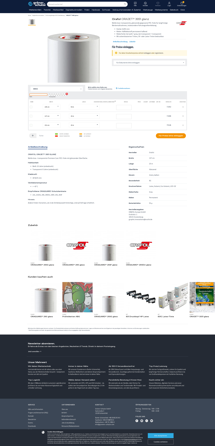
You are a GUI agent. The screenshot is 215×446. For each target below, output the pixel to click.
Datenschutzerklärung (130, 439)
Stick (183, 10)
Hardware (96, 10)
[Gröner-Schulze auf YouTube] (151, 421)
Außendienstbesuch (69, 419)
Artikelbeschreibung (120, 42)
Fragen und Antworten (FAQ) (38, 413)
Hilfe (135, 6)
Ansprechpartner (67, 416)
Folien (87, 10)
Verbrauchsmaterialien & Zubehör (126, 10)
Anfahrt (64, 413)
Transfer (47, 10)
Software (106, 10)
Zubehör (132, 42)
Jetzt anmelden (34, 351)
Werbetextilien (35, 10)
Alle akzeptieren (160, 435)
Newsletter (32, 419)
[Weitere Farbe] (33, 135)
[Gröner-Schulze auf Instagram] (141, 421)
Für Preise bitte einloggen (171, 136)
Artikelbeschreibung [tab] (37, 147)
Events (30, 423)
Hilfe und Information (35, 409)
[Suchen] (125, 4)
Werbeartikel (58, 10)
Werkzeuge (148, 10)
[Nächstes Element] (185, 298)
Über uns (65, 409)
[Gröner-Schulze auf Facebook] (136, 421)
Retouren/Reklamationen (70, 426)
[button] (56, 89)
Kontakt (31, 416)
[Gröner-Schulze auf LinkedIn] (146, 421)
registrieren (159, 53)
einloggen (147, 53)
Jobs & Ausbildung (68, 423)
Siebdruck (174, 10)
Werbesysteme (161, 10)
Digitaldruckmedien (74, 10)
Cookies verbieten (161, 442)
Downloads (32, 426)
